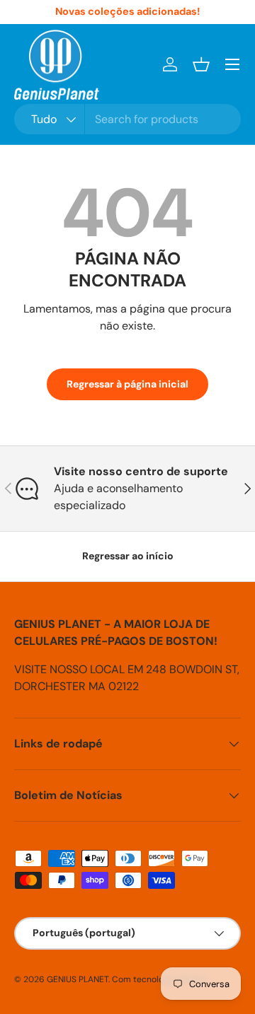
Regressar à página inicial (127, 384)
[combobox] (127, 119)
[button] (201, 64)
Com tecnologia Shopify (160, 979)
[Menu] (232, 64)
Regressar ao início (128, 555)
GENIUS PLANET (77, 979)
